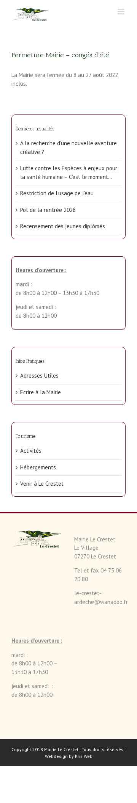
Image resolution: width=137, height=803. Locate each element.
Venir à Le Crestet (42, 483)
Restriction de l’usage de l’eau (57, 193)
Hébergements (38, 467)
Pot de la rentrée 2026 (48, 209)
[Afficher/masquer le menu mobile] (122, 12)
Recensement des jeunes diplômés (62, 226)
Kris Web (83, 756)
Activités (30, 450)
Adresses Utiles (39, 375)
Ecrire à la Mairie (40, 392)
